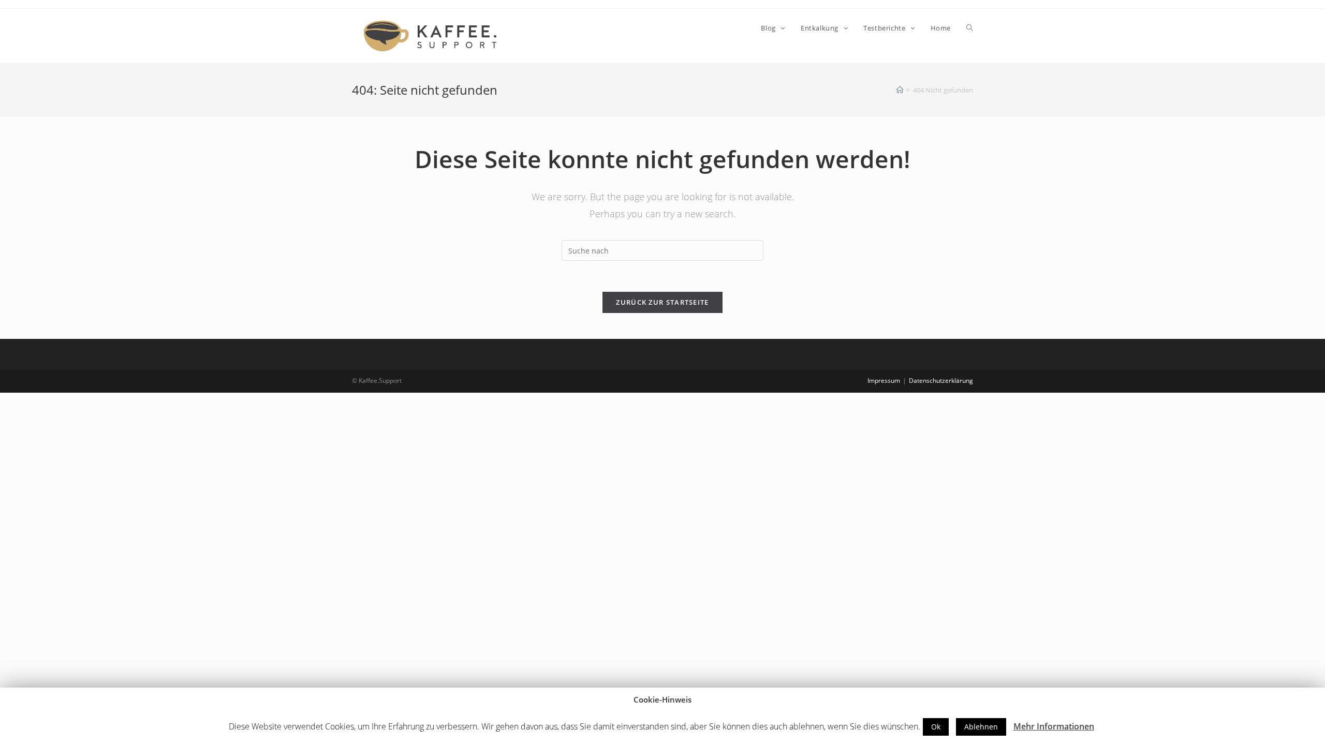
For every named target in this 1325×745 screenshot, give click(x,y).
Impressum (883, 380)
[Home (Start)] (899, 90)
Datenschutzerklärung (941, 380)
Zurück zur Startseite (662, 302)
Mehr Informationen (1053, 726)
